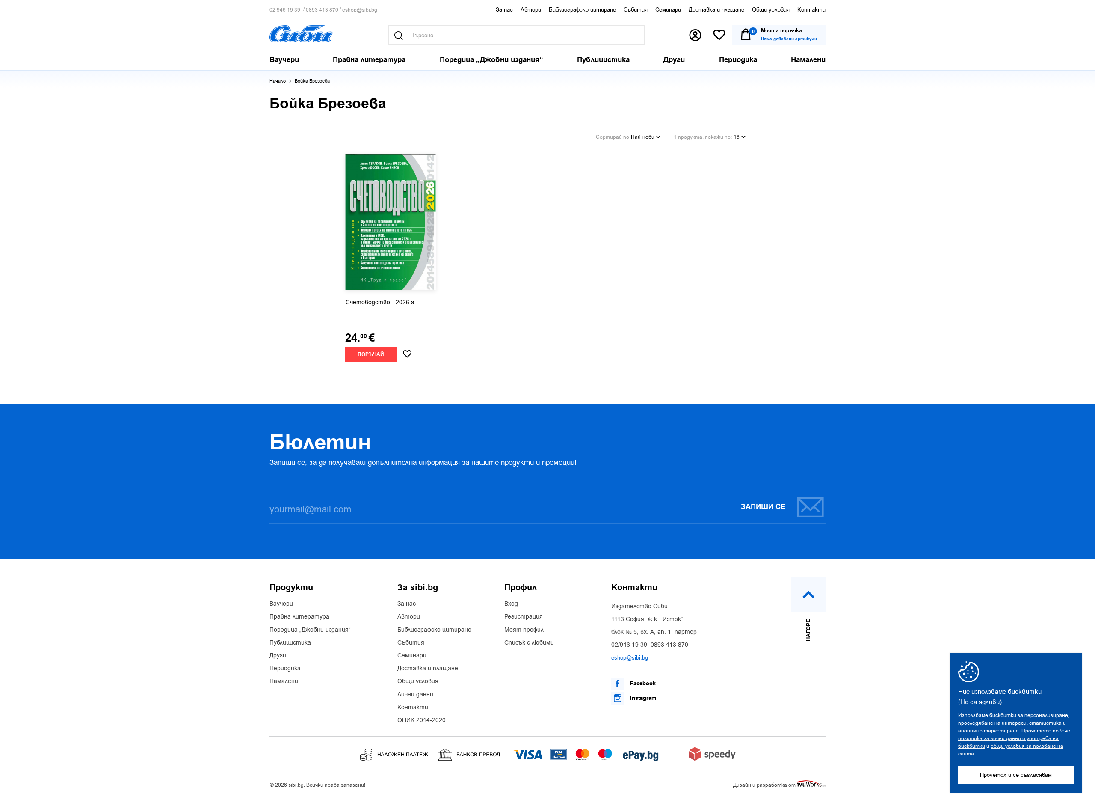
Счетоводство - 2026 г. (380, 302)
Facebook (642, 683)
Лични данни (415, 695)
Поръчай (371, 354)
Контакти (811, 9)
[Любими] (719, 35)
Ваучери (281, 604)
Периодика (285, 668)
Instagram (642, 698)
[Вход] (695, 35)
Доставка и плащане (716, 9)
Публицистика (290, 643)
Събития (636, 9)
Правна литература (299, 617)
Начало (277, 81)
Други (277, 656)
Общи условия (771, 9)
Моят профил (524, 630)
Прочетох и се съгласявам (1016, 775)
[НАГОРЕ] (808, 594)
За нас (504, 9)
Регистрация (523, 617)
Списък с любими (529, 643)
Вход (511, 604)
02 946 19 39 (284, 10)
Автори (531, 9)
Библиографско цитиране (582, 9)
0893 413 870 (322, 10)
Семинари (668, 9)
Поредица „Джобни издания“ (310, 630)
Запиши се (763, 507)
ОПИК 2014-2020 (421, 720)
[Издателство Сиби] (301, 33)
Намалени (283, 681)
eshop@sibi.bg (359, 10)
